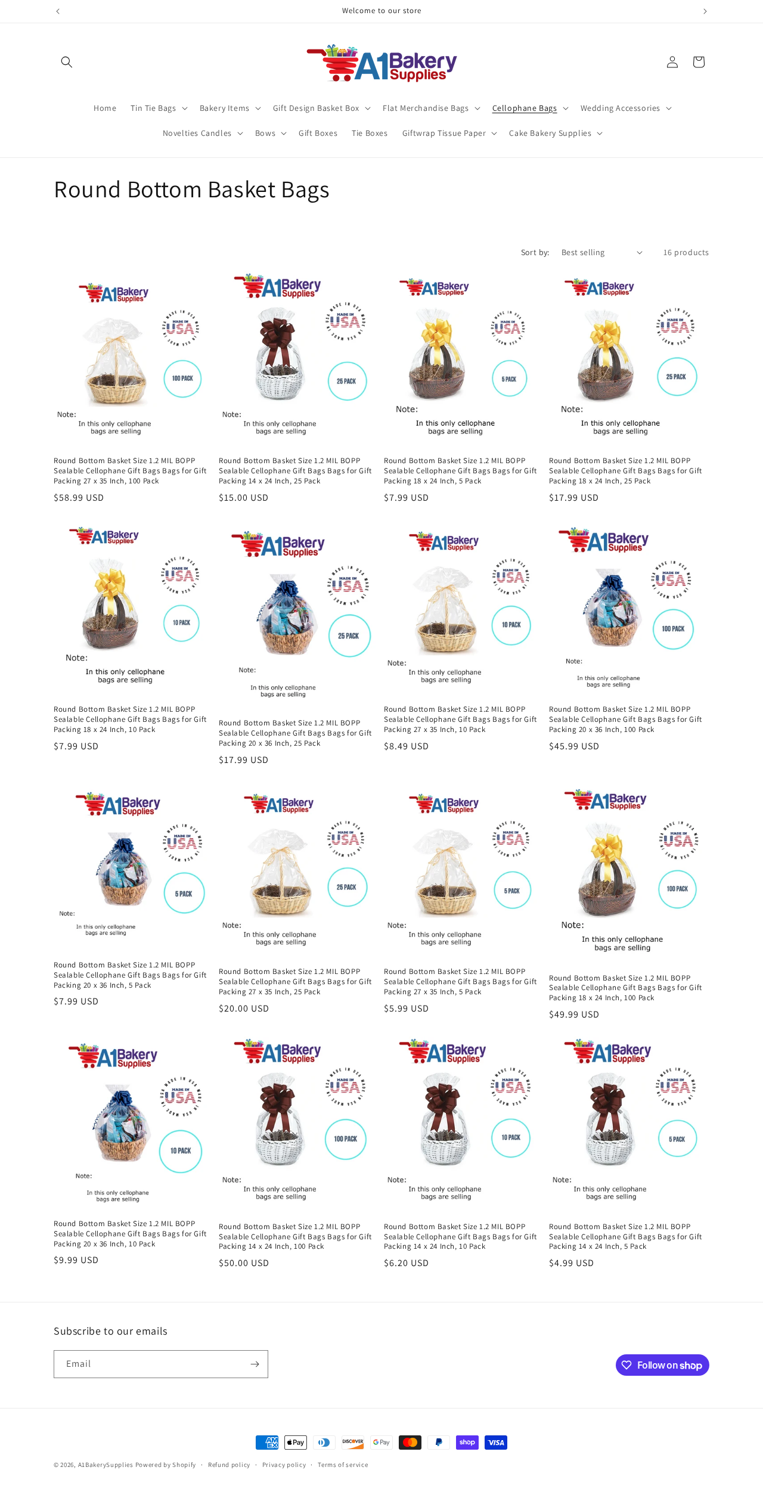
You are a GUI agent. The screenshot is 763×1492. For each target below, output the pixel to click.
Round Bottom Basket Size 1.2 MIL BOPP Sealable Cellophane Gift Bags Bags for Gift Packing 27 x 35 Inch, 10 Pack (460, 719)
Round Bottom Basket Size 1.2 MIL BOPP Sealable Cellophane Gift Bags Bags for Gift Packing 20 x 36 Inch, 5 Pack (130, 975)
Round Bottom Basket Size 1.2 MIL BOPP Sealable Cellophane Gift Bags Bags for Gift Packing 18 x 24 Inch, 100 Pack (625, 988)
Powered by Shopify (166, 1464)
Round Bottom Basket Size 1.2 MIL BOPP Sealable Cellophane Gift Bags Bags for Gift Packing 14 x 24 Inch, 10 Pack (460, 1237)
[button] (67, 62)
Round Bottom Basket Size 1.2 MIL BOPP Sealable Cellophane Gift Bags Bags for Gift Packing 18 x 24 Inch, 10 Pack (130, 719)
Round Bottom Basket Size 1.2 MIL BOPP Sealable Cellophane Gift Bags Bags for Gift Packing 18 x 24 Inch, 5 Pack (460, 471)
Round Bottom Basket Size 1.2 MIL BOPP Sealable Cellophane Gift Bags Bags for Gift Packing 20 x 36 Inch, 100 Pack (625, 719)
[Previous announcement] (58, 11)
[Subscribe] (254, 1364)
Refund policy (229, 1464)
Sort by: (535, 252)
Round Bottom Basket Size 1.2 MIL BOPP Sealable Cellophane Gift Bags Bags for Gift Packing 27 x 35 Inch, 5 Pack (460, 982)
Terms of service (343, 1464)
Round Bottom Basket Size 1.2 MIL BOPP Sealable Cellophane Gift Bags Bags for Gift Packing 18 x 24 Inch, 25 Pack (625, 471)
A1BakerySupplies (106, 1464)
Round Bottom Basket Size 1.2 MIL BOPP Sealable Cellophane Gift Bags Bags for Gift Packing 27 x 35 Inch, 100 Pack (130, 471)
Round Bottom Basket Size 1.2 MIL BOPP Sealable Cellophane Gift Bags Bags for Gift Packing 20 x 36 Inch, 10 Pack (130, 1234)
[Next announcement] (705, 11)
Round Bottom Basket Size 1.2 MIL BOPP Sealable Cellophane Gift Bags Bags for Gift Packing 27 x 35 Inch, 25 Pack (295, 982)
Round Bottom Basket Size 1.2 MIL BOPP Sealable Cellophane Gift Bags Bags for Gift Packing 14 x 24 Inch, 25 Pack (295, 471)
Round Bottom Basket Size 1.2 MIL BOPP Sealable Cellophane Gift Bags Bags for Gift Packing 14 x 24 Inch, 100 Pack (295, 1237)
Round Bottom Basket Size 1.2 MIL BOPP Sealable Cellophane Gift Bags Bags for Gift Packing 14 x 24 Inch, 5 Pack (625, 1237)
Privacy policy (284, 1464)
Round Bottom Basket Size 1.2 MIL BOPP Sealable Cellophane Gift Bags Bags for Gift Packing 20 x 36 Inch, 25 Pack (295, 733)
